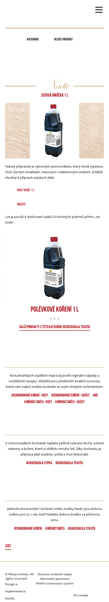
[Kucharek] (54, 422)
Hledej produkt (63, 39)
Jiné (95, 395)
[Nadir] (54, 485)
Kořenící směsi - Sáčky (70, 402)
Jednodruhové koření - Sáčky (70, 395)
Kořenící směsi (55, 528)
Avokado (21, 10)
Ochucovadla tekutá (69, 463)
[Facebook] (93, 576)
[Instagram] (88, 586)
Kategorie (33, 39)
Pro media (81, 595)
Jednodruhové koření (28, 528)
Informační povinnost (54, 579)
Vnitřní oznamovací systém (55, 583)
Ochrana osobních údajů (55, 574)
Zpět (8, 546)
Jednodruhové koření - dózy (29, 395)
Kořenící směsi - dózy (38, 402)
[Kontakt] (81, 576)
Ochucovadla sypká (39, 463)
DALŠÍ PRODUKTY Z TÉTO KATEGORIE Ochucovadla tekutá (54, 327)
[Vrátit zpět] (54, 546)
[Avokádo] (54, 354)
